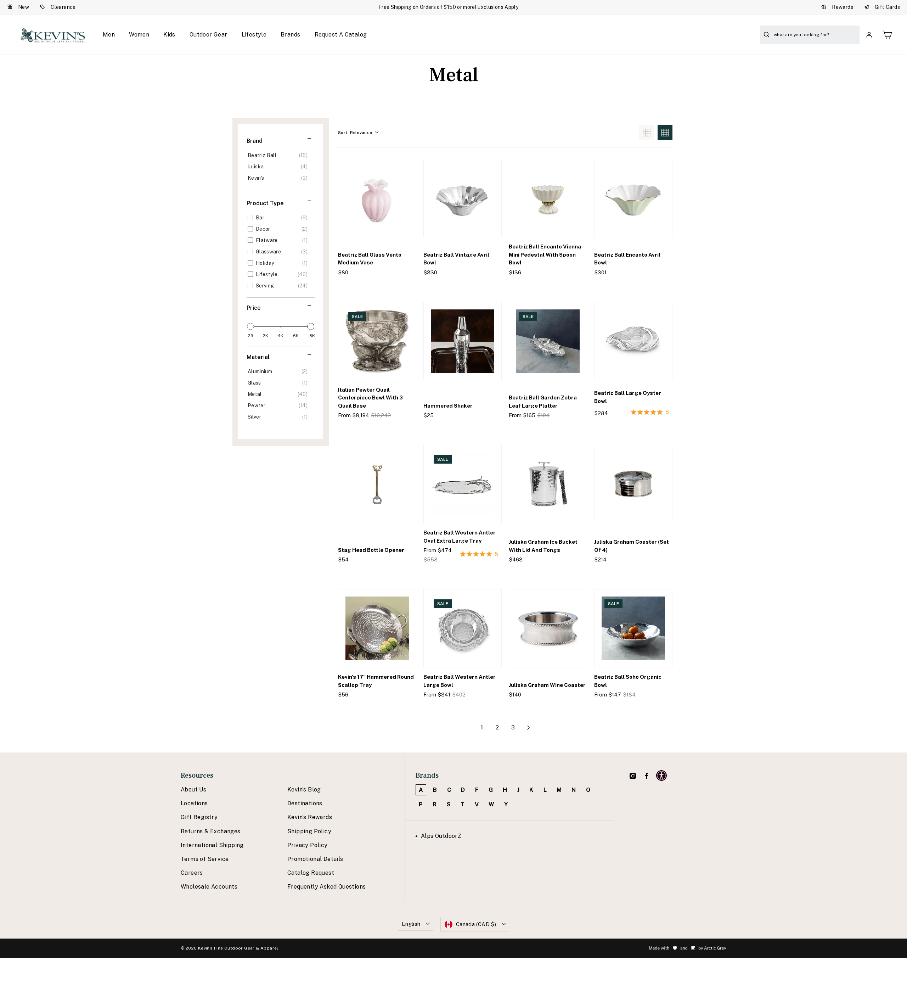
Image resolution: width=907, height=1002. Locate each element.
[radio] (646, 132)
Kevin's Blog (304, 789)
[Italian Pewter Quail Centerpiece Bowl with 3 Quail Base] (377, 341)
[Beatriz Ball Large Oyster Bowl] (633, 341)
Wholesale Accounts (209, 886)
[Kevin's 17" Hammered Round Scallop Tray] (377, 628)
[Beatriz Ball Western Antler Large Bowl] (462, 628)
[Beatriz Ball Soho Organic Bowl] (633, 628)
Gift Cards (887, 7)
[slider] (250, 326)
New (23, 7)
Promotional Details (315, 859)
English (411, 924)
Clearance (63, 7)
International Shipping (212, 845)
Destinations (304, 803)
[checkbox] (279, 155)
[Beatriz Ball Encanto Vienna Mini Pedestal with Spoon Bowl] (548, 198)
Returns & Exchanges (211, 831)
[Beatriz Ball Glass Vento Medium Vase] (377, 198)
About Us (193, 789)
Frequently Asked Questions (326, 886)
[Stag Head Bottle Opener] (377, 484)
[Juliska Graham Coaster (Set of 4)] (633, 484)
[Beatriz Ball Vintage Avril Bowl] (462, 198)
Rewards (842, 7)
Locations (194, 803)
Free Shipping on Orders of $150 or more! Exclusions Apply (448, 7)
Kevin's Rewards (309, 817)
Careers (192, 872)
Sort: (355, 132)
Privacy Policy (307, 845)
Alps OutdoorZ (441, 836)
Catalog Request (310, 872)
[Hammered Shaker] (462, 341)
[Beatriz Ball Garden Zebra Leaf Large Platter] (548, 341)
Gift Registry (199, 817)
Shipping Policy (309, 831)
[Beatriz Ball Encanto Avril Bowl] (633, 198)
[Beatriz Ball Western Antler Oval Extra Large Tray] (462, 484)
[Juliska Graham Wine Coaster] (548, 628)
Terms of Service (205, 859)
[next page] (529, 728)
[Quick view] (404, 287)
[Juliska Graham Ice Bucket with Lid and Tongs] (548, 484)
